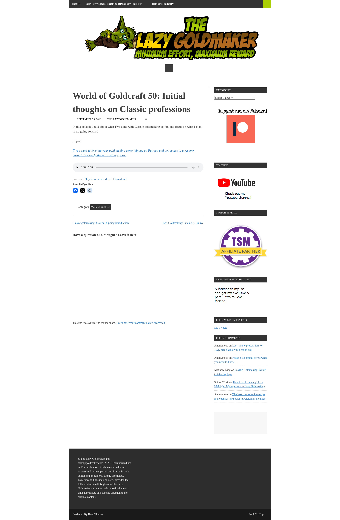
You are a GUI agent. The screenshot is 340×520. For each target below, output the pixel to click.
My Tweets (220, 327)
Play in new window (97, 179)
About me (79, 12)
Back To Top (256, 514)
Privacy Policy (106, 12)
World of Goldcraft (100, 207)
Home (76, 4)
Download (119, 179)
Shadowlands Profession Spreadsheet (113, 4)
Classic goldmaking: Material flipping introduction (101, 222)
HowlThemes (95, 514)
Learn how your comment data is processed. (141, 322)
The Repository (163, 4)
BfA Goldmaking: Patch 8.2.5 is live (183, 222)
